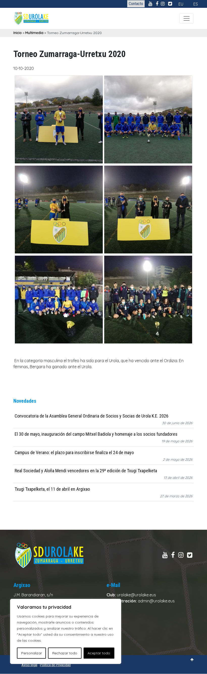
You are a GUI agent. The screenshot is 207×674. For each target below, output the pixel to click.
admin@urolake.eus (156, 600)
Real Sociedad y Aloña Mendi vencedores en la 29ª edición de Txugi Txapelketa (86, 470)
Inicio (17, 33)
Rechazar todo (64, 653)
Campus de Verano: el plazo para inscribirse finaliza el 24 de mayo (74, 452)
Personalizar (31, 653)
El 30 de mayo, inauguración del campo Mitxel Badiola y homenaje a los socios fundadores (96, 434)
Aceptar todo (99, 653)
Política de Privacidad (55, 665)
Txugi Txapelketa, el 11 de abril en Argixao (52, 489)
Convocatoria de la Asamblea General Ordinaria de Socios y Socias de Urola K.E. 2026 (91, 416)
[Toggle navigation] (186, 18)
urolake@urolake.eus (136, 594)
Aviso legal (29, 665)
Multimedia (34, 33)
